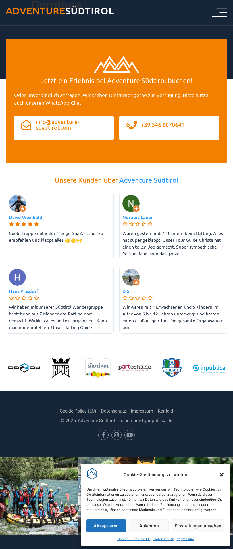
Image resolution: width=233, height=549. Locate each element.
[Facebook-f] (103, 435)
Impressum (185, 539)
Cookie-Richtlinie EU (134, 539)
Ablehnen (149, 526)
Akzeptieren (106, 526)
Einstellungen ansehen (198, 526)
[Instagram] (116, 435)
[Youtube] (129, 435)
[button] (221, 475)
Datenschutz (163, 539)
